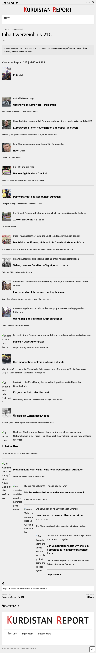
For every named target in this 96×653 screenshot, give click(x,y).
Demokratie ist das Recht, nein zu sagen (37, 196)
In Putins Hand (10, 446)
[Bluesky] (12, 2)
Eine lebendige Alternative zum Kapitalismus (39, 292)
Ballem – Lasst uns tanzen (28, 341)
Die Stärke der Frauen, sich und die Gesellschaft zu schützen (49, 242)
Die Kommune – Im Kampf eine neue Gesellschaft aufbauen (48, 469)
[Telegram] (5, 2)
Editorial (18, 75)
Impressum (54, 574)
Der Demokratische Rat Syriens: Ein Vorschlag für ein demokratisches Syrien (68, 549)
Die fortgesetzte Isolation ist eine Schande (38, 362)
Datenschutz (45, 633)
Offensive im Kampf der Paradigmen (34, 104)
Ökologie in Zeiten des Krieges (31, 415)
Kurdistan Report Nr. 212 (13, 597)
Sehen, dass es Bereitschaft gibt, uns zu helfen (41, 265)
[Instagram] (9, 2)
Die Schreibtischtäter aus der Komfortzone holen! (54, 492)
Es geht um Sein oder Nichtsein (31, 392)
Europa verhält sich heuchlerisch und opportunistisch (45, 127)
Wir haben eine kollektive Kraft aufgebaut (37, 318)
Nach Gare (19, 150)
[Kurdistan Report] (48, 11)
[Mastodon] (17, 2)
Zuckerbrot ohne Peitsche (28, 219)
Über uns (12, 633)
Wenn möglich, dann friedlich (30, 173)
